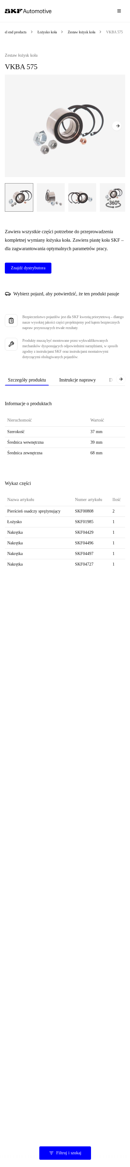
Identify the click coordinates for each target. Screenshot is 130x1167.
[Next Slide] (117, 126)
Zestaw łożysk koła (81, 32)
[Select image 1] (19, 197)
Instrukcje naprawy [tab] (77, 379)
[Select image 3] (82, 197)
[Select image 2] (51, 197)
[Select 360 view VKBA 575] (113, 197)
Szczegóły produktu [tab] (27, 379)
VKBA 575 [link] (114, 32)
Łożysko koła (47, 32)
